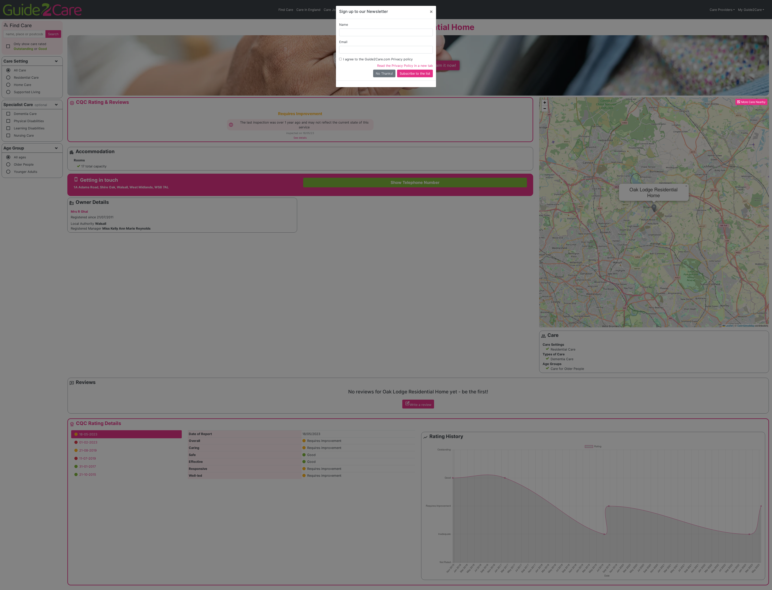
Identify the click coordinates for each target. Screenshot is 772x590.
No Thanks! (384, 73)
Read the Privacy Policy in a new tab (405, 66)
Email (343, 42)
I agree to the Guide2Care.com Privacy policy (378, 59)
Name (343, 25)
